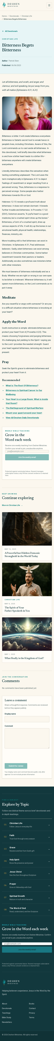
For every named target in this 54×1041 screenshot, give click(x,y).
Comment (9, 726)
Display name (10, 714)
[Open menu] (49, 5)
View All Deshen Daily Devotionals (22, 417)
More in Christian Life (12, 505)
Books (31, 1004)
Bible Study (6, 1017)
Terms (31, 1017)
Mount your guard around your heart (24, 413)
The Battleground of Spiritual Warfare (24, 408)
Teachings (6, 1013)
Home (4, 16)
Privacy (32, 1013)
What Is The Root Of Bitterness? (22, 385)
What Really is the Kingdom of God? (24, 658)
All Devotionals (11, 31)
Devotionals (14, 16)
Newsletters (7, 1022)
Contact (32, 1008)
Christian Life (27, 16)
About (4, 1004)
